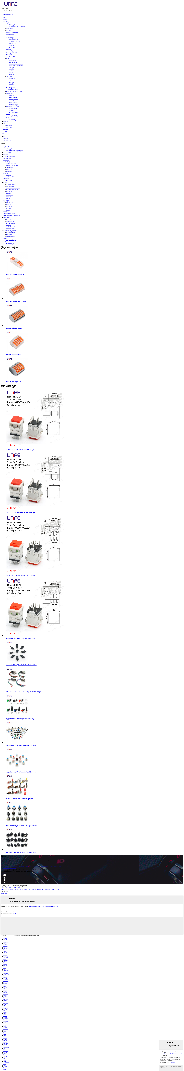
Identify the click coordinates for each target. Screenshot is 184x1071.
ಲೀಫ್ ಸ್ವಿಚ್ (11, 51)
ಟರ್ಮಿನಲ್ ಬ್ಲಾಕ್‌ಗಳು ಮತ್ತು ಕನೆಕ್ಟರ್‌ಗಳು (17, 26)
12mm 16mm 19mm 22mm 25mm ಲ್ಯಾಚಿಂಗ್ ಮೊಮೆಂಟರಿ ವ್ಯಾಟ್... (24, 692)
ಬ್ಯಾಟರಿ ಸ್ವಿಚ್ (12, 45)
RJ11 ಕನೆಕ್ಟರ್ (12, 56)
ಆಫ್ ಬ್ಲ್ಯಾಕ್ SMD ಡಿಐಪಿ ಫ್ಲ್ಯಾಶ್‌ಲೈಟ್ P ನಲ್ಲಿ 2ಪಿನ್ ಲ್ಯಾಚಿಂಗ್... (22, 852)
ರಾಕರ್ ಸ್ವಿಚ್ (8, 36)
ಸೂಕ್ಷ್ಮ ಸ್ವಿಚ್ (8, 49)
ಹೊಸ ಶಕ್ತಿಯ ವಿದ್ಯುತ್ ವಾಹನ (12, 106)
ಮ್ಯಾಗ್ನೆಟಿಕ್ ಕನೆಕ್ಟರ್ (13, 62)
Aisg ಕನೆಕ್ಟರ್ (12, 67)
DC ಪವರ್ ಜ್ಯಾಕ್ (13, 119)
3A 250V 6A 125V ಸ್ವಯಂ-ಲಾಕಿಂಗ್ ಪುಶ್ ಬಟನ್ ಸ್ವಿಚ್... (21, 512)
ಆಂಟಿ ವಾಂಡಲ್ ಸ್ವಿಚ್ (13, 39)
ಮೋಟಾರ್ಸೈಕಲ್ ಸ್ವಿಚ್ (13, 99)
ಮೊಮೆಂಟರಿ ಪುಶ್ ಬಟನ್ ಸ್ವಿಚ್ (43, 889)
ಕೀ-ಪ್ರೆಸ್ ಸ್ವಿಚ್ (12, 47)
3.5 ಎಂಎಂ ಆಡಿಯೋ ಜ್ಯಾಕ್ (12, 32)
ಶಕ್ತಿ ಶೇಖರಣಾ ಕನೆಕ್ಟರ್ (13, 112)
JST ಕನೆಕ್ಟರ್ (11, 84)
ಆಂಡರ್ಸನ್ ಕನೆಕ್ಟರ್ (13, 60)
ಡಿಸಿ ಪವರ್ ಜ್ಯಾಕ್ (10, 28)
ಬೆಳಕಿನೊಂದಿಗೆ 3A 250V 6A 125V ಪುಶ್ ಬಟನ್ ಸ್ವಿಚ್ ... (20, 450)
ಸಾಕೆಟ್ (7, 117)
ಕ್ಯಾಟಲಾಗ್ (5, 121)
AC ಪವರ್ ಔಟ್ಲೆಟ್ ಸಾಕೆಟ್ (12, 89)
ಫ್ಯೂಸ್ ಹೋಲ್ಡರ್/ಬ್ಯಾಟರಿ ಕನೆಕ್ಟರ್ (16, 65)
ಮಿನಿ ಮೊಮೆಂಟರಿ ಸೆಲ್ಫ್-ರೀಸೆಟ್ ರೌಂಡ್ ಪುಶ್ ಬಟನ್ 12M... (21, 665)
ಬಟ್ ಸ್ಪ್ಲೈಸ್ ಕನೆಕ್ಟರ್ (23, 889)
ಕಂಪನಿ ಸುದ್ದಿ (9, 127)
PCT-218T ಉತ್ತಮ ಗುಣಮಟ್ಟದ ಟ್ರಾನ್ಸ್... (16, 301)
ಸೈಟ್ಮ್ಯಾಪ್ (10, 887)
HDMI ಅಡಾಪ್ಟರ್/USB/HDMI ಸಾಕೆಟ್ (14, 91)
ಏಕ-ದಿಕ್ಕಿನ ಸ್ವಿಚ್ (12, 43)
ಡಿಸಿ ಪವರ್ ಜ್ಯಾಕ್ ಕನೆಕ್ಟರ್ (56, 889)
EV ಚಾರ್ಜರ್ (12, 110)
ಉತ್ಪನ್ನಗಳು (5, 21)
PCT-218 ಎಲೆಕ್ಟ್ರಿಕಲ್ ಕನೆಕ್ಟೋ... (14, 328)
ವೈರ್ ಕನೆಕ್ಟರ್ (9, 76)
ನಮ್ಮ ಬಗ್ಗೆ (5, 19)
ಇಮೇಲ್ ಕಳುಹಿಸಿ (4, 893)
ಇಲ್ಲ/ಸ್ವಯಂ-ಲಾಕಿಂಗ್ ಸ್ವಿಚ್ (14, 41)
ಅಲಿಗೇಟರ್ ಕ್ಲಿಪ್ (12, 78)
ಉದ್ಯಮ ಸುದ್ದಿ (9, 125)
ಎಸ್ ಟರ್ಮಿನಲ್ (12, 71)
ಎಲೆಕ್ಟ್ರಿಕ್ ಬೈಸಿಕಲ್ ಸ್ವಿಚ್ (14, 115)
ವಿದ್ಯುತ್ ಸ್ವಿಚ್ (12, 95)
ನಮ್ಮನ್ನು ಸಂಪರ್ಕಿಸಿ (7, 130)
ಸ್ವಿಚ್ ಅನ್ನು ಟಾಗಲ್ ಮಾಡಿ (11, 52)
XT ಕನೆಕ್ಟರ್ (11, 74)
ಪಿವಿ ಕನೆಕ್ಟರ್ (11, 69)
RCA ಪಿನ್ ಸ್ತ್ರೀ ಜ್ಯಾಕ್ (10, 87)
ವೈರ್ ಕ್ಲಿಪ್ (11, 86)
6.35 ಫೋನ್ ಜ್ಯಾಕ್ (10, 34)
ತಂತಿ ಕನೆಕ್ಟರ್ (12, 82)
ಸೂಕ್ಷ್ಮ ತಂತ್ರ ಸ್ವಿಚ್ (32, 889)
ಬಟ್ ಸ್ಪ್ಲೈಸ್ (12, 24)
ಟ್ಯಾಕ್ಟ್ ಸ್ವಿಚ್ (8, 30)
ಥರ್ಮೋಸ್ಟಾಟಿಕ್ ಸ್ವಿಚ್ (13, 104)
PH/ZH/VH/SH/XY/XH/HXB (16, 64)
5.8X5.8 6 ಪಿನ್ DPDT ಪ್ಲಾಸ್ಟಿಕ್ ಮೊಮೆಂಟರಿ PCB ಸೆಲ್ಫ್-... (21, 745)
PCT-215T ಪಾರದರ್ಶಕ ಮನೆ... (14, 355)
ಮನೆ (4, 17)
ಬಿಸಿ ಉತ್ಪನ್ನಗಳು (4, 887)
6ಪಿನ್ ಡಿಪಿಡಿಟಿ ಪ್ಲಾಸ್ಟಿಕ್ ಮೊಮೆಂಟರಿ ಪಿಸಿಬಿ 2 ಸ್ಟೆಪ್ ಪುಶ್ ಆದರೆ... (22, 825)
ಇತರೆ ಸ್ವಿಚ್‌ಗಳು (9, 93)
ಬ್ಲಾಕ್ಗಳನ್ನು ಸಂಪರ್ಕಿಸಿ (14, 889)
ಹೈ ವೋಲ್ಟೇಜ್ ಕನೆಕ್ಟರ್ (13, 108)
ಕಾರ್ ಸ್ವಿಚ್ (11, 101)
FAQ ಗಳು (5, 129)
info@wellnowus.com (8, 14)
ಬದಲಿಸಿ (8, 114)
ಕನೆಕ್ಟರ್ (7, 58)
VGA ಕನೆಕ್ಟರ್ (12, 72)
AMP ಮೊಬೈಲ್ (16, 887)
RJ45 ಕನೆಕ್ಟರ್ (9, 54)
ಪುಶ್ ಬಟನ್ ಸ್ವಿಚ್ (10, 37)
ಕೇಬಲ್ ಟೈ (11, 80)
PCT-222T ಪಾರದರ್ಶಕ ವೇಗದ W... (15, 274)
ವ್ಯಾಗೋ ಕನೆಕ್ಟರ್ (9, 22)
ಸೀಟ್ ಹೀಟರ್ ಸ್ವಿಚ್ (13, 102)
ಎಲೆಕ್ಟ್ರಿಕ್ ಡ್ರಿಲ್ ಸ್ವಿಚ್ (13, 97)
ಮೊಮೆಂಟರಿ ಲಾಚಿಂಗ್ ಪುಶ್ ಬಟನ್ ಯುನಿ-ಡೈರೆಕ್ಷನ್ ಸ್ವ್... (20, 798)
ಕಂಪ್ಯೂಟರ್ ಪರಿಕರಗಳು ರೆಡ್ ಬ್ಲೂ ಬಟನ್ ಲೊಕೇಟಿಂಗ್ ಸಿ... (21, 772)
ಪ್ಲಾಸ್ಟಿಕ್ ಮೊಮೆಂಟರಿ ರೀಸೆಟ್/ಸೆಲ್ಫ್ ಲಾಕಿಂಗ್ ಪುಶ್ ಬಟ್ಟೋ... (20, 718)
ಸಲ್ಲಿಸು (2, 863)
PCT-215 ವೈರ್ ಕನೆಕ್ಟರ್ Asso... (14, 381)
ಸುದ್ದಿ (4, 123)
